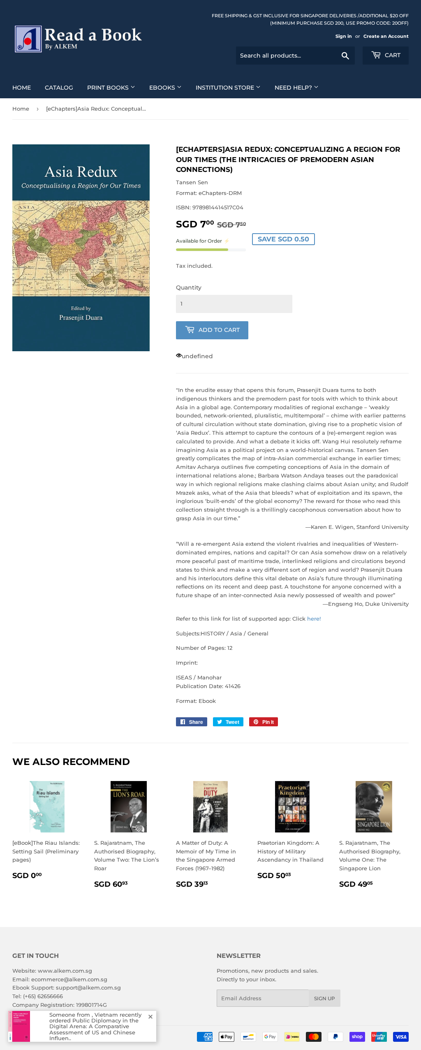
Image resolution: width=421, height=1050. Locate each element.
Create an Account (386, 36)
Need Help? (294, 87)
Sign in (343, 36)
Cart (391, 55)
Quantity (188, 287)
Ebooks (163, 87)
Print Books (108, 87)
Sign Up (324, 998)
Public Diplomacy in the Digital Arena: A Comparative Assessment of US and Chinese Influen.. (94, 1029)
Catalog (59, 87)
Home (21, 87)
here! (314, 618)
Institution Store (226, 87)
